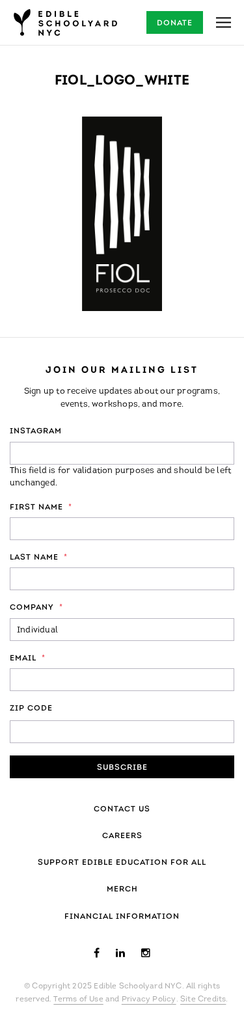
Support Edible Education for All (122, 863)
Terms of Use (78, 999)
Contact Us (122, 809)
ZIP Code (31, 709)
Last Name (39, 558)
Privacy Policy (149, 999)
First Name (41, 507)
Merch (122, 889)
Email (28, 658)
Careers (122, 836)
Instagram (36, 431)
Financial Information (122, 917)
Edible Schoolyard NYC (65, 22)
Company (36, 608)
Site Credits (203, 999)
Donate (175, 23)
